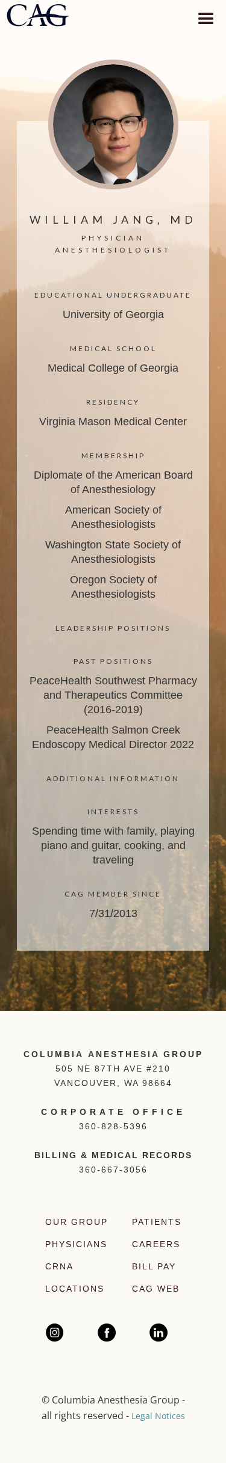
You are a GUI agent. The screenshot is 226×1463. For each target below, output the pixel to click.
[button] (204, 15)
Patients (156, 1222)
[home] (37, 16)
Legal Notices (158, 1416)
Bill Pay (154, 1266)
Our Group (76, 1222)
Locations (74, 1288)
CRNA (59, 1266)
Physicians (76, 1244)
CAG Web (156, 1288)
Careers (156, 1244)
